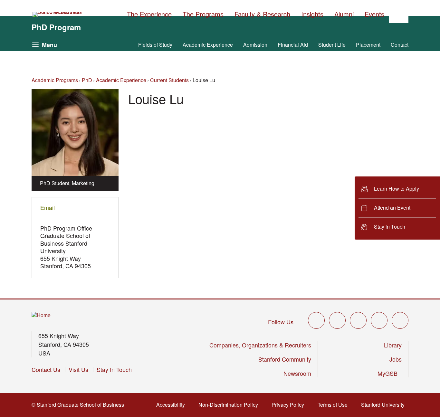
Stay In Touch (114, 369)
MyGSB (390, 373)
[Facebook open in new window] (337, 320)
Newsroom (297, 373)
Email (47, 207)
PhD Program (56, 27)
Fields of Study (155, 44)
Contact (399, 44)
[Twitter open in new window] (316, 320)
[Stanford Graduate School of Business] (58, 14)
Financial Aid (293, 44)
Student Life (332, 44)
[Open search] (398, 13)
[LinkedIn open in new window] (400, 320)
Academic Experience (208, 44)
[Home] (41, 315)
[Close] (351, 208)
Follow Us (280, 321)
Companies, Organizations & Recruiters (260, 345)
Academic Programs (55, 80)
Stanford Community (284, 359)
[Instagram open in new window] (358, 320)
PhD (87, 80)
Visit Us (78, 369)
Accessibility (172, 404)
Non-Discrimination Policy (230, 404)
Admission (255, 44)
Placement (368, 44)
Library (393, 345)
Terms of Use (334, 404)
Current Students (169, 80)
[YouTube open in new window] (379, 320)
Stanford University (384, 404)
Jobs (395, 359)
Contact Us (46, 369)
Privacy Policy (290, 404)
